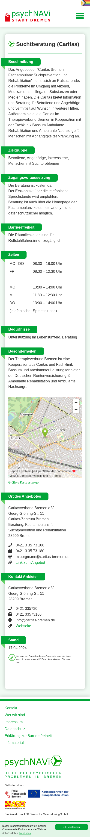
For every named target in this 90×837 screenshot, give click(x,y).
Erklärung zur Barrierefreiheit (28, 736)
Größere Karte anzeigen (24, 482)
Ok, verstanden (71, 827)
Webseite (23, 626)
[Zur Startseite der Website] (28, 16)
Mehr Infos (25, 833)
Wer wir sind (15, 715)
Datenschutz (15, 729)
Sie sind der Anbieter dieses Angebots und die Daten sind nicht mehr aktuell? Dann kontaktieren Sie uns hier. (44, 659)
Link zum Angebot (30, 562)
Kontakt (11, 708)
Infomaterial (14, 743)
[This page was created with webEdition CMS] (81, 316)
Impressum (14, 722)
